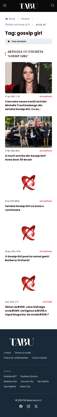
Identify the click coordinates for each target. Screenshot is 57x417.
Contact (7, 352)
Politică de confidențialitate (16, 358)
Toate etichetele (18, 41)
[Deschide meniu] (4, 6)
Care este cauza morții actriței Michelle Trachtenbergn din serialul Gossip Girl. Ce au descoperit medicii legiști (25, 107)
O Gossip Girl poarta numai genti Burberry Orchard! (27, 258)
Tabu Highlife (43, 381)
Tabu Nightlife (10, 386)
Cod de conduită (39, 358)
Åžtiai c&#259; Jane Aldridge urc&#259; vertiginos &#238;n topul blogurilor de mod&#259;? (27, 310)
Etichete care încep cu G (17, 24)
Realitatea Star (10, 381)
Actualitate (46, 96)
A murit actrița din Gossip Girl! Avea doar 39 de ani (25, 157)
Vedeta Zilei (25, 386)
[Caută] (52, 6)
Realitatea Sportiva (29, 376)
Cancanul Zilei (27, 381)
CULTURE (47, 301)
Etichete (25, 18)
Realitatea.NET (10, 376)
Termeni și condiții (23, 352)
